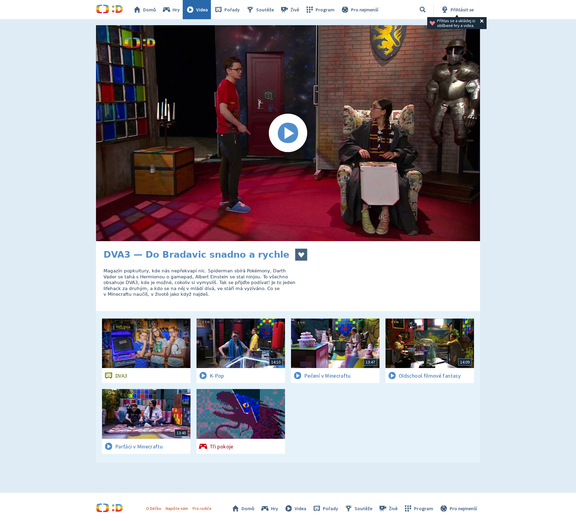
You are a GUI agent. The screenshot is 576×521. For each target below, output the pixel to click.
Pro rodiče (202, 508)
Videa (202, 10)
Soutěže (265, 10)
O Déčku (153, 508)
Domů (149, 10)
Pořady (232, 10)
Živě (294, 10)
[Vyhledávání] (423, 9)
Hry (176, 10)
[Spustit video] (288, 133)
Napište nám (177, 508)
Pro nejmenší (364, 10)
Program (325, 10)
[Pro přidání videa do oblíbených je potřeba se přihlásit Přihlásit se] (301, 255)
